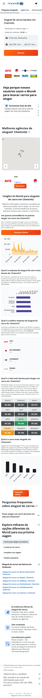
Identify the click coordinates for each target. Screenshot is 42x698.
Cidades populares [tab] (11, 558)
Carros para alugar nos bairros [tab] (16, 542)
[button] (4, 3)
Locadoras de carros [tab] (12, 547)
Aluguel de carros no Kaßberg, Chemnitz (19, 581)
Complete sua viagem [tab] (12, 552)
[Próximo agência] (36, 166)
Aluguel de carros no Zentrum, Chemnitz (19, 593)
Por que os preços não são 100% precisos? (18, 683)
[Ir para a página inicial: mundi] (16, 3)
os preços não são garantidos (13, 667)
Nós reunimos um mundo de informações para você (16, 678)
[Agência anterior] (6, 166)
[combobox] (17, 28)
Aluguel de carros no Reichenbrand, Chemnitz (21, 584)
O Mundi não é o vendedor (15, 674)
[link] (20, 186)
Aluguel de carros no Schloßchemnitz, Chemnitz (18, 588)
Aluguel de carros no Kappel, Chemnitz (18, 577)
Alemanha (27, 693)
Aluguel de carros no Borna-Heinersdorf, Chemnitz (19, 573)
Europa (18, 693)
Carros (11, 693)
